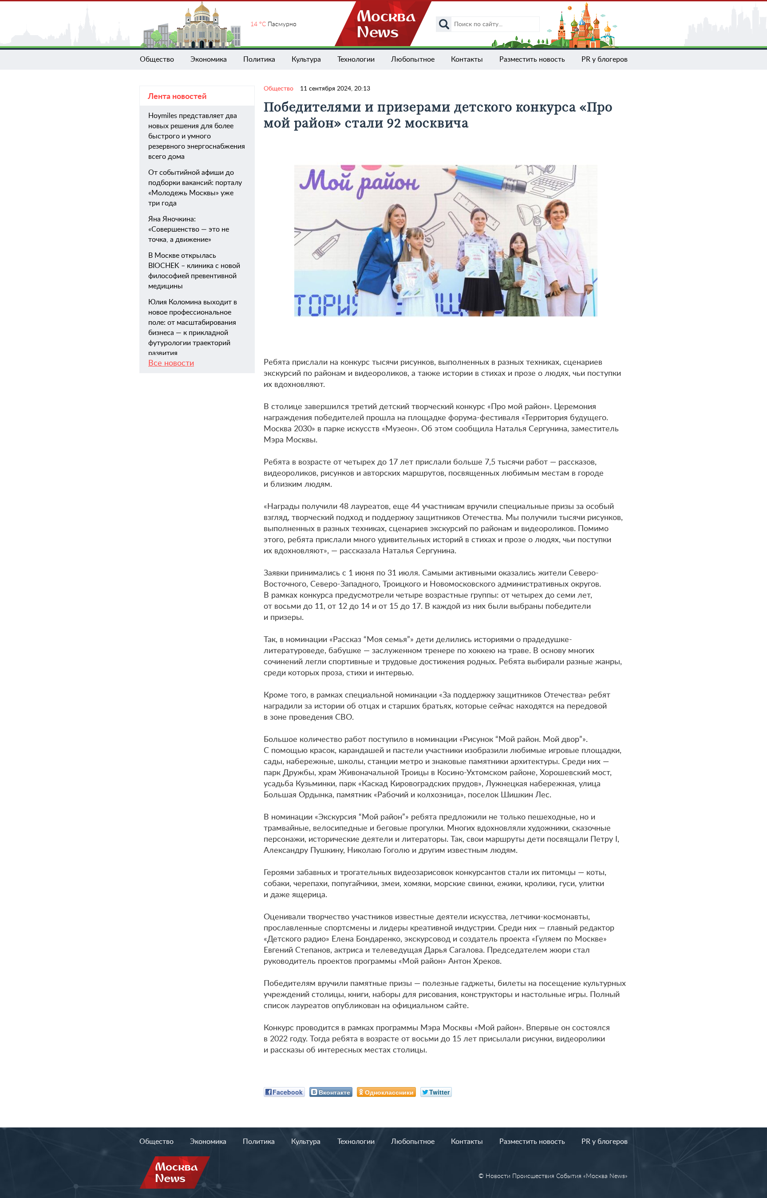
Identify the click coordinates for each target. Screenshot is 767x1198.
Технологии (356, 59)
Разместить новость (532, 59)
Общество (157, 59)
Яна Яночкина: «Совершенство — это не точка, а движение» (188, 229)
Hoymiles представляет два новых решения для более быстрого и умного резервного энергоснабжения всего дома (196, 136)
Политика (259, 59)
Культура (306, 59)
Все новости (171, 363)
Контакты (467, 59)
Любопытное (413, 59)
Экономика (208, 59)
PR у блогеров (604, 59)
